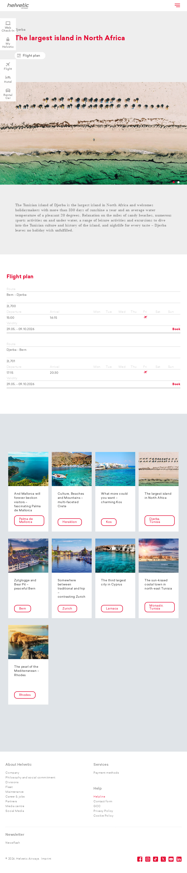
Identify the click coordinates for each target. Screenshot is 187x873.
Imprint (46, 859)
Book (176, 329)
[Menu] (177, 5)
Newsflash (12, 843)
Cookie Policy (103, 816)
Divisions (11, 782)
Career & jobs (15, 796)
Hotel (8, 82)
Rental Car (7, 97)
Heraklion (69, 522)
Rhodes (25, 695)
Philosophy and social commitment (30, 777)
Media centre (14, 806)
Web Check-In (8, 29)
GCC (97, 806)
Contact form (103, 801)
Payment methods (106, 773)
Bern (22, 608)
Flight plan (31, 56)
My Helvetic (8, 45)
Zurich (67, 608)
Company (12, 773)
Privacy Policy (103, 811)
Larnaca (112, 608)
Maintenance (14, 792)
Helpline (99, 796)
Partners (11, 801)
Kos (109, 522)
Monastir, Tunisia (156, 607)
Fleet (9, 787)
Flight (8, 69)
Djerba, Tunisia (154, 521)
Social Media (14, 811)
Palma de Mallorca (26, 521)
